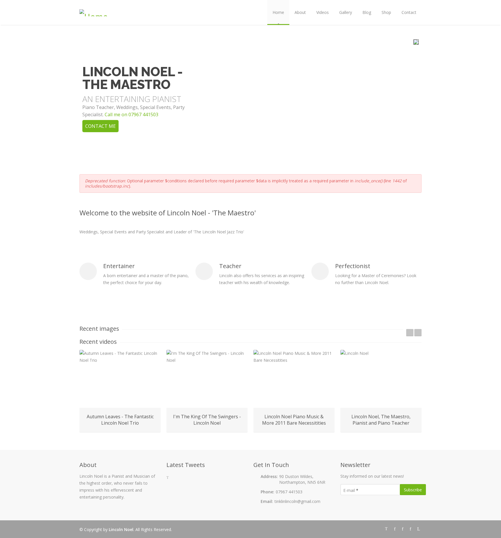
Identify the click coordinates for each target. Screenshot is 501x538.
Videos (322, 12)
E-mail (350, 490)
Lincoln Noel (121, 529)
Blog (366, 12)
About (300, 12)
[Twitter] (387, 528)
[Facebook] (395, 528)
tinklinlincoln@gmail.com (297, 501)
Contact (409, 12)
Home (278, 12)
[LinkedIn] (418, 528)
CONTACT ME (100, 126)
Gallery (345, 12)
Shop (386, 12)
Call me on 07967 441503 (131, 114)
